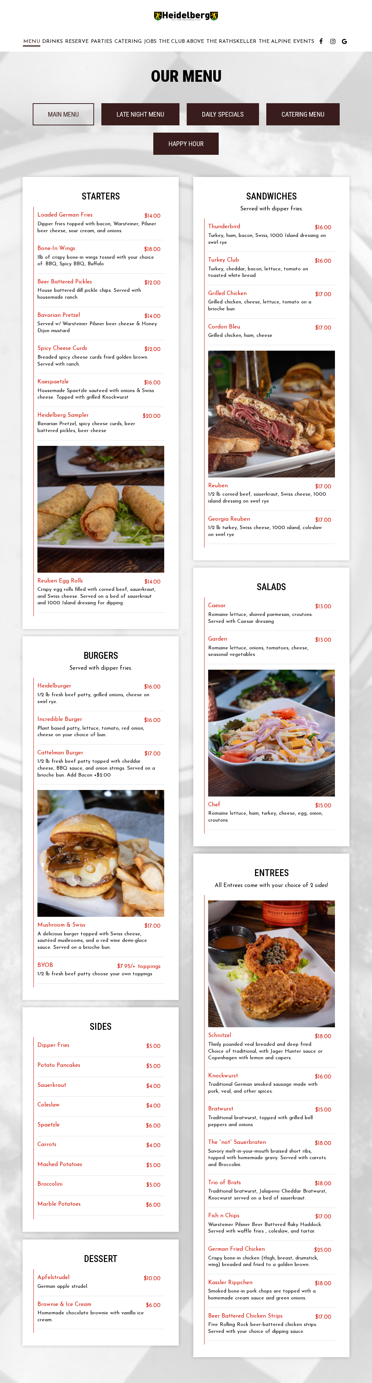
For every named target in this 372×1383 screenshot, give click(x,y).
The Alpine (275, 41)
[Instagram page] (333, 41)
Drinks (52, 41)
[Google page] (344, 41)
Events (303, 41)
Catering (128, 41)
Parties (101, 41)
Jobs (150, 41)
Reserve (77, 41)
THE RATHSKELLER (231, 41)
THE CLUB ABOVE (181, 41)
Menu (31, 41)
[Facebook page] (321, 41)
